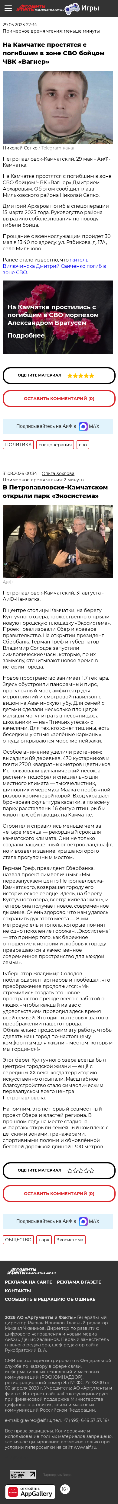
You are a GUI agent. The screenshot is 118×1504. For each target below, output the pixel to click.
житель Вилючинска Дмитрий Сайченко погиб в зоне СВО (54, 266)
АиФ (8, 582)
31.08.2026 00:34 (20, 473)
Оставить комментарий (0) (59, 398)
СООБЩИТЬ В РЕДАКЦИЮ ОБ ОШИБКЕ (50, 1299)
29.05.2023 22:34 (20, 24)
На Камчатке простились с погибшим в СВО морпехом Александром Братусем (53, 314)
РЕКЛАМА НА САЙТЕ (28, 1282)
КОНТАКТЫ (18, 1291)
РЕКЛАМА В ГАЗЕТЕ (79, 1282)
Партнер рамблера (57, 1475)
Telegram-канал (58, 148)
